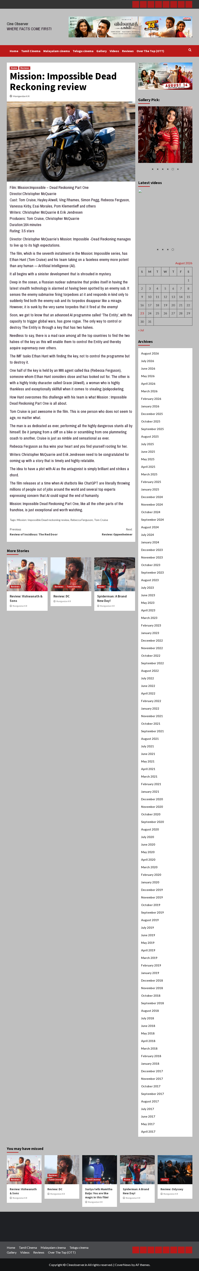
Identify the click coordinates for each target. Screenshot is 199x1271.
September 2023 (152, 572)
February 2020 (151, 874)
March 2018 (149, 1048)
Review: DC (61, 596)
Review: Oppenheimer (117, 531)
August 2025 (150, 436)
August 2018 (150, 1010)
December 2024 (152, 496)
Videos (114, 51)
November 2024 (152, 504)
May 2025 (147, 459)
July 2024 (147, 534)
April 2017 (148, 1131)
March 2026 (149, 391)
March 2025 (149, 474)
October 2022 (150, 655)
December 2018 (152, 980)
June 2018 (148, 1025)
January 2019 (150, 972)
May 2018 (147, 1033)
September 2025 (152, 428)
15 (188, 296)
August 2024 (150, 527)
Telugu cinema (83, 51)
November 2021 (152, 716)
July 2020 (147, 836)
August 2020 (150, 829)
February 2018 (151, 1056)
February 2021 (151, 784)
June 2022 (148, 685)
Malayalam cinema (56, 51)
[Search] (190, 50)
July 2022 (147, 678)
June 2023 (148, 595)
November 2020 (152, 806)
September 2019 (152, 912)
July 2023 (147, 587)
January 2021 (150, 791)
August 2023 (150, 580)
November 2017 (152, 1078)
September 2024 (152, 519)
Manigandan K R (21, 96)
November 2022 (152, 648)
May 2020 (147, 852)
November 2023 (152, 557)
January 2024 (150, 542)
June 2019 (148, 935)
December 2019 (152, 889)
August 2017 (150, 1101)
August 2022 (150, 670)
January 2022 (150, 708)
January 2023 (150, 632)
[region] (165, 141)
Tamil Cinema (30, 51)
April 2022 (148, 693)
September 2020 (152, 821)
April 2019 (148, 950)
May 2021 (147, 761)
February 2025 (151, 481)
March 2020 (149, 867)
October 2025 (150, 421)
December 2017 (152, 1071)
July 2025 (147, 444)
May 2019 (147, 942)
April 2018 (148, 1040)
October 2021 (150, 723)
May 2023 (147, 602)
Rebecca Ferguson (81, 519)
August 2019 (150, 920)
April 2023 (148, 610)
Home (14, 51)
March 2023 (149, 617)
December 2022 (152, 640)
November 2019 (152, 897)
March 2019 (149, 957)
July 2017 (147, 1108)
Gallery (101, 51)
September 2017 (152, 1093)
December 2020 (152, 799)
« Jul (141, 330)
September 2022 (152, 663)
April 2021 (148, 768)
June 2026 (148, 368)
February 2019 (151, 965)
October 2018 (150, 995)
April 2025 (148, 466)
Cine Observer (17, 23)
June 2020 (148, 844)
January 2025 (150, 489)
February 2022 (151, 700)
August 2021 (150, 738)
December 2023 (152, 549)
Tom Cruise (101, 519)
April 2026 (148, 383)
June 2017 (148, 1116)
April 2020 (148, 859)
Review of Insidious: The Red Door (34, 531)
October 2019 (150, 904)
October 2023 (150, 564)
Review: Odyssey (172, 1189)
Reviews (128, 51)
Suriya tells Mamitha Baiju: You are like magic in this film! (98, 1193)
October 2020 (150, 814)
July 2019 (147, 927)
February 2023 (151, 625)
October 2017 (150, 1086)
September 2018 (152, 1003)
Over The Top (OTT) (150, 51)
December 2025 (152, 413)
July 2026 (147, 360)
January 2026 (150, 406)
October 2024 (150, 512)
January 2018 (150, 1063)
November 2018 (152, 988)
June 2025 (148, 451)
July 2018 (147, 1018)
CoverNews (123, 1264)
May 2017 (147, 1124)
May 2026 (147, 376)
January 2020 (150, 882)
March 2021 (149, 776)
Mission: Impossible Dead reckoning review (43, 519)
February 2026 (151, 398)
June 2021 (148, 753)
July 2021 (147, 746)
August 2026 (150, 353)
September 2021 (152, 731)
